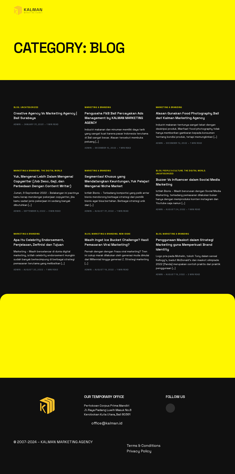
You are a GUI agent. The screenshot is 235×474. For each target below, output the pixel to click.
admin (17, 124)
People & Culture (173, 171)
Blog (16, 107)
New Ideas (125, 234)
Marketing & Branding (98, 107)
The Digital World (51, 171)
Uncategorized (29, 107)
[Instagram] (170, 408)
